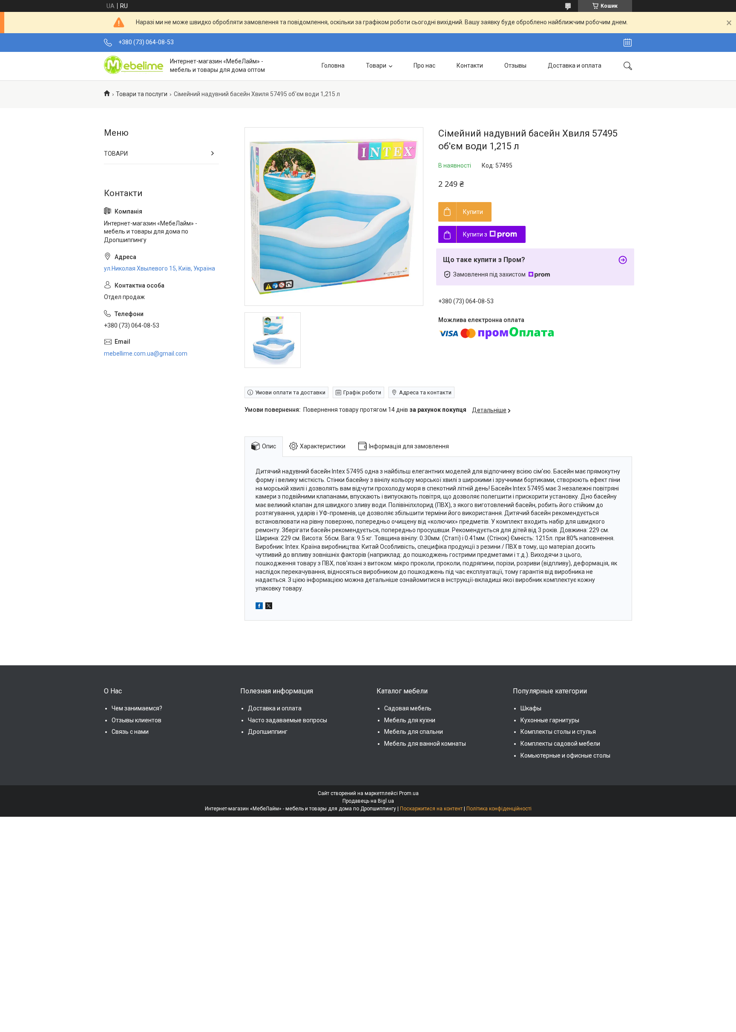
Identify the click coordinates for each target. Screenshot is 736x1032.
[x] (268, 607)
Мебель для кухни (409, 720)
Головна (333, 65)
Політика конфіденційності (499, 809)
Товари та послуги (141, 94)
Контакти (470, 65)
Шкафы (530, 708)
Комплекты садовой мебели (560, 743)
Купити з (475, 234)
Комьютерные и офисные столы (565, 755)
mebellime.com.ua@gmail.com (145, 353)
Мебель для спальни (413, 731)
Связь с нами (130, 731)
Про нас (424, 65)
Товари (376, 65)
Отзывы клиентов (136, 720)
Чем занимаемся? (137, 708)
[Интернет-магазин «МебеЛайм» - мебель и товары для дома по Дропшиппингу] (134, 66)
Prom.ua (409, 793)
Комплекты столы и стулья (558, 731)
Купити (473, 211)
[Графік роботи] (628, 42)
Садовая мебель (407, 708)
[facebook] (259, 607)
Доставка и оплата (574, 65)
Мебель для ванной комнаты (425, 743)
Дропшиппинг (268, 731)
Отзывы (515, 65)
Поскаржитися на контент (431, 809)
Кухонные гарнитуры (549, 720)
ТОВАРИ (116, 153)
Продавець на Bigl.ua (368, 801)
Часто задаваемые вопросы (287, 720)
